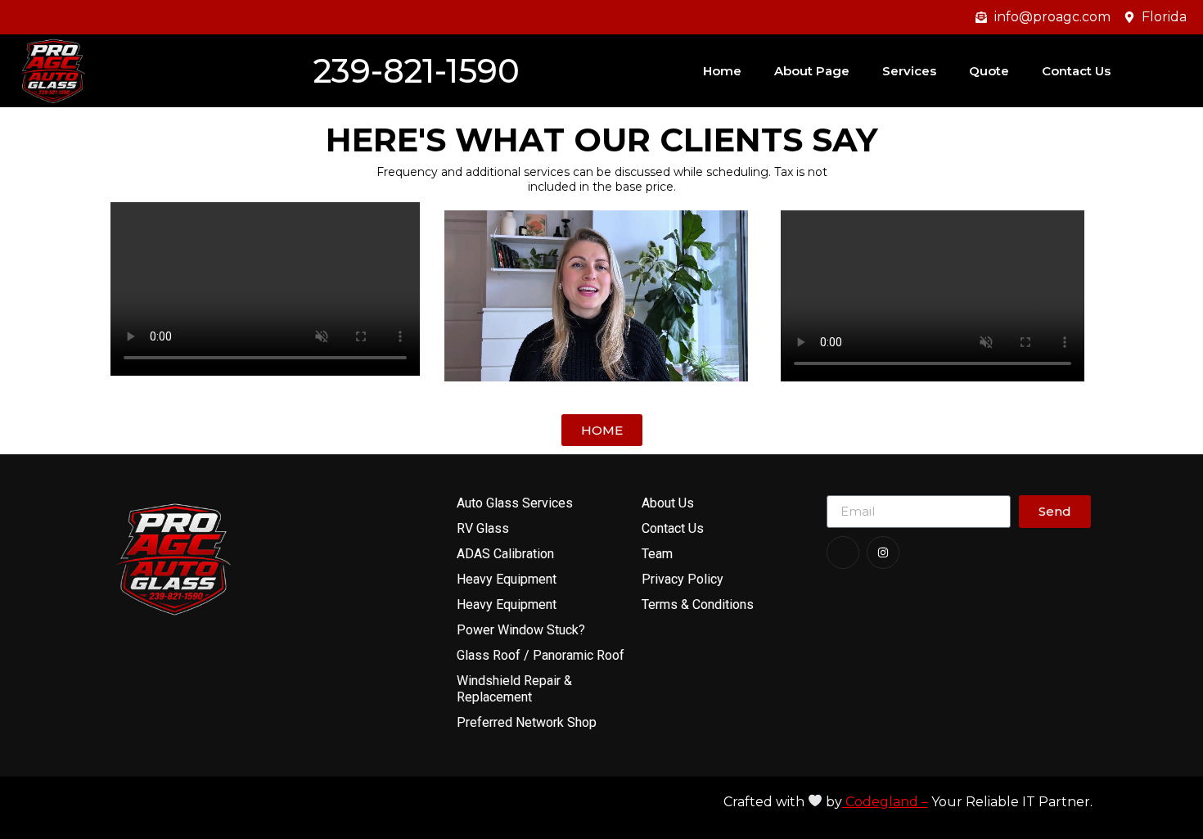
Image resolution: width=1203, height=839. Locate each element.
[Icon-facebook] (843, 552)
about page (811, 71)
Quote (989, 71)
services (909, 71)
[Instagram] (883, 552)
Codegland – (885, 802)
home (722, 71)
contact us (1076, 71)
